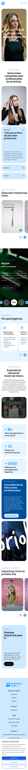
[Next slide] (24, 354)
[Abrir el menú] (25, 3)
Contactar (9, 664)
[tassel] (21, 302)
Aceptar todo (14, 758)
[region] (14, 754)
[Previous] (20, 237)
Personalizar (14, 762)
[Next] (24, 237)
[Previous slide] (20, 354)
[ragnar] (14, 302)
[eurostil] (6, 302)
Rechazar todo (14, 766)
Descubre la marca (8, 288)
